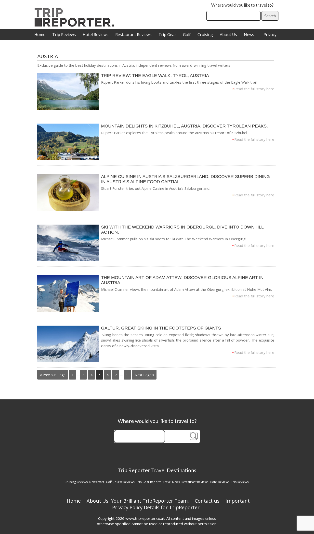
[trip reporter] (75, 25)
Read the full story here (254, 88)
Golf (187, 34)
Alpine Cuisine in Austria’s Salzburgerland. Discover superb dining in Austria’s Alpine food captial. (185, 179)
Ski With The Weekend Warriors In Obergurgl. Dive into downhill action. (182, 230)
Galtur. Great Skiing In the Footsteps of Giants (161, 328)
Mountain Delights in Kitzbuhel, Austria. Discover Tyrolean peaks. (184, 126)
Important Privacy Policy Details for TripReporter (181, 504)
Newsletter (96, 482)
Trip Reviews (64, 34)
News (249, 34)
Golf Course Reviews (120, 482)
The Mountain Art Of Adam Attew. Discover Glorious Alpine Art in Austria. (182, 280)
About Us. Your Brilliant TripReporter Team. (138, 500)
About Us (228, 34)
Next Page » (144, 374)
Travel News (171, 482)
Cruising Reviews (76, 482)
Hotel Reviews (95, 34)
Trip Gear (167, 34)
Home (39, 34)
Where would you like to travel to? (242, 5)
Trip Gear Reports (148, 482)
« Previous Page (52, 374)
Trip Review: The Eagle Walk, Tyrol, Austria (155, 75)
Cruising (205, 34)
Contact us (207, 500)
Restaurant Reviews (133, 34)
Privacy (269, 34)
